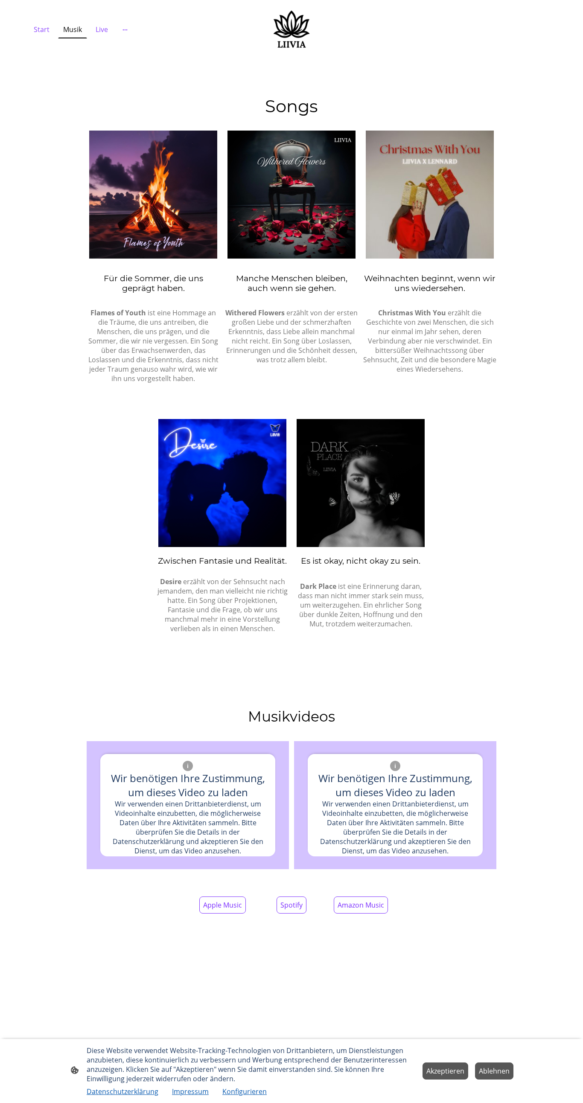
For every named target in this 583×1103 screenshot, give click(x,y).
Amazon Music (361, 905)
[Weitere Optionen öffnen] (125, 29)
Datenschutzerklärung (122, 1091)
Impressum (190, 1091)
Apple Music (222, 905)
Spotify (291, 905)
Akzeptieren (445, 1071)
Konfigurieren (244, 1091)
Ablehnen (494, 1071)
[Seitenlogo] (291, 29)
